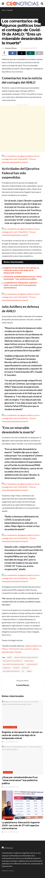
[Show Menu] (3, 3)
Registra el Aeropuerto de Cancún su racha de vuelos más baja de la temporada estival (21, 270)
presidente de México (11, 671)
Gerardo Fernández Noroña (13, 664)
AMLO (9, 657)
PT (23, 671)
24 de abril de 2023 (29, 48)
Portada (16, 668)
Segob (29, 671)
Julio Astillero (32, 664)
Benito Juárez (10, 727)
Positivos (25, 668)
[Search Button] (42, 3)
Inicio (3, 10)
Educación (8, 817)
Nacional (10, 10)
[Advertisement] (22, 129)
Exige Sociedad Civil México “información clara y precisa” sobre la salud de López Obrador (22, 649)
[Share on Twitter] (21, 53)
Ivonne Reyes (11, 48)
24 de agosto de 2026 (11, 741)
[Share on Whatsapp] (30, 53)
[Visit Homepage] (22, 3)
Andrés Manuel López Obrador (26, 657)
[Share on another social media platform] (39, 53)
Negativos (7, 668)
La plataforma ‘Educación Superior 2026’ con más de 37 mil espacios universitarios (20, 285)
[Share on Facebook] (12, 53)
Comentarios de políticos (12, 661)
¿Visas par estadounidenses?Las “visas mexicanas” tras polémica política (19, 780)
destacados (29, 661)
